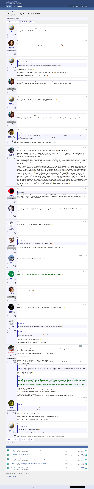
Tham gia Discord (18, 6)
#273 (86, 255)
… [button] (13, 21)
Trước (9, 21)
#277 (86, 320)
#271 (86, 221)
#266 (86, 112)
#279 (86, 400)
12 (15, 21)
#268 (86, 147)
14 (20, 21)
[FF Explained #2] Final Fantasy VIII (19, 468)
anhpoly (9, 15)
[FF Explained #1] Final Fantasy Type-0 (20, 454)
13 (17, 21)
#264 (86, 79)
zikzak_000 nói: (21, 133)
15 (22, 21)
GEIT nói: (20, 376)
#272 (86, 237)
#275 (86, 287)
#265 (86, 96)
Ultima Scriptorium (25, 451)
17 (26, 21)
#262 (86, 40)
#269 (86, 188)
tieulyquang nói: (22, 61)
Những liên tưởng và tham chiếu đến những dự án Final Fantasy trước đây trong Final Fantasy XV (34, 450)
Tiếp (31, 21)
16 (24, 21)
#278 (86, 346)
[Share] (84, 25)
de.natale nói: (21, 323)
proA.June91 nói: (22, 365)
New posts (8, 9)
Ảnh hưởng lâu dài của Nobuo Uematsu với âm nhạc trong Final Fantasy (28, 459)
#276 (86, 304)
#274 (86, 271)
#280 (86, 423)
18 (28, 21)
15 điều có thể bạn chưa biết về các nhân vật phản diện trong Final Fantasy (28, 463)
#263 (86, 58)
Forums (9, 6)
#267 (86, 129)
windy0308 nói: (21, 404)
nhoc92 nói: (21, 240)
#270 (86, 206)
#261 (86, 25)
